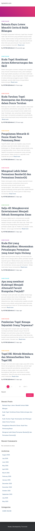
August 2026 (6, 455)
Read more (21, 45)
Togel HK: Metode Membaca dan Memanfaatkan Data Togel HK (17, 357)
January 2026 (6, 480)
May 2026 (5, 465)
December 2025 (7, 483)
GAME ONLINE (5, 21)
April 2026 (5, 469)
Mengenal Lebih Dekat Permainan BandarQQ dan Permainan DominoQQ (16, 174)
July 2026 (5, 458)
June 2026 (5, 462)
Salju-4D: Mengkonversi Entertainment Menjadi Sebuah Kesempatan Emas (16, 211)
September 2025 (7, 494)
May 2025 (5, 501)
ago (20, 48)
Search (3, 392)
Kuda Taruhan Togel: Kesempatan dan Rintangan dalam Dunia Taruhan (17, 100)
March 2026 (5, 472)
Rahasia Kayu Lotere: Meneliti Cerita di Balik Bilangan (14, 27)
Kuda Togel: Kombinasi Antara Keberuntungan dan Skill (17, 62)
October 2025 (6, 490)
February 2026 (6, 476)
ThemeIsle (24, 526)
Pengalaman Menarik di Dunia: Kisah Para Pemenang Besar (15, 137)
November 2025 (7, 487)
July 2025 (5, 498)
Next (25, 386)
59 (20, 386)
